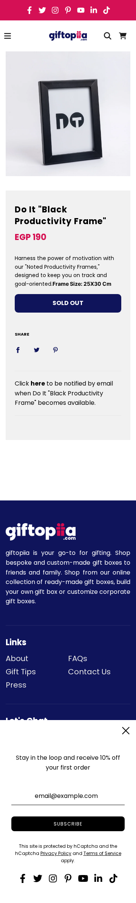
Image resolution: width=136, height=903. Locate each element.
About (17, 658)
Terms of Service (102, 853)
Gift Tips (21, 671)
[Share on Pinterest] (55, 349)
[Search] (107, 36)
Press (16, 685)
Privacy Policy (55, 853)
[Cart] (122, 36)
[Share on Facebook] (17, 349)
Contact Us (89, 671)
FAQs (77, 658)
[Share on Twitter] (36, 349)
